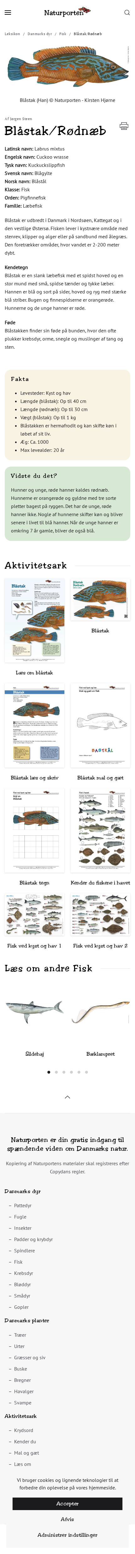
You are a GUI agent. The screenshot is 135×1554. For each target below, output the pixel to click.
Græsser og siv (30, 1357)
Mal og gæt (26, 1453)
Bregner (22, 1380)
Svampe (22, 1402)
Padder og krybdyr (33, 1239)
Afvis (67, 1519)
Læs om (22, 1464)
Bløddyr (22, 1284)
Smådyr (22, 1295)
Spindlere (24, 1250)
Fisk (18, 1262)
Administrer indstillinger (68, 1535)
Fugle (20, 1216)
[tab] (48, 1072)
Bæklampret (101, 1054)
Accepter (68, 1503)
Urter (19, 1346)
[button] (8, 12)
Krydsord (23, 1430)
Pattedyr (22, 1205)
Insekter (22, 1228)
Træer (20, 1335)
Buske (20, 1369)
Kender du (25, 1441)
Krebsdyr (23, 1273)
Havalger (24, 1391)
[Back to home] (67, 12)
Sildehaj (34, 1054)
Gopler (21, 1307)
